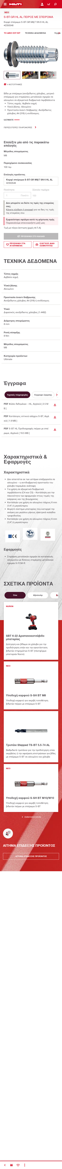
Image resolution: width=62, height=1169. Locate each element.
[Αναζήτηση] (55, 4)
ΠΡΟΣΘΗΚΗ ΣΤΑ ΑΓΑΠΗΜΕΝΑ (17, 244)
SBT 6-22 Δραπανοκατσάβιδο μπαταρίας (25, 637)
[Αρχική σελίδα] (15, 4)
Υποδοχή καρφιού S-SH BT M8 (26, 695)
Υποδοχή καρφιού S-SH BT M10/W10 (30, 797)
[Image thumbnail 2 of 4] (30, 75)
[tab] (12, 33)
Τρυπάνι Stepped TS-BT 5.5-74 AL (28, 745)
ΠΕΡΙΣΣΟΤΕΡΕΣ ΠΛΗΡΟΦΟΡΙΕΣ (18, 127)
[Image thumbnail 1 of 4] (12, 75)
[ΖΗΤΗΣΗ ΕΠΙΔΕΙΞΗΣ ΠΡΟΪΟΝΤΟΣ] (11, 1165)
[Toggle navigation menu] (5, 4)
